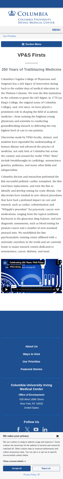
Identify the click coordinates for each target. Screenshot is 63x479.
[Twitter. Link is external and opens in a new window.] (27, 429)
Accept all (17, 468)
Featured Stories (31, 369)
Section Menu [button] (33, 44)
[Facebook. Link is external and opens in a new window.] (18, 429)
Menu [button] (56, 29)
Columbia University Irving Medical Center (31, 4)
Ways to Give (31, 354)
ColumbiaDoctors (31, 329)
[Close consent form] (57, 435)
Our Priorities (9, 36)
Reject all (46, 468)
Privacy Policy (30, 475)
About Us (31, 346)
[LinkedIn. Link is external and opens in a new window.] (44, 429)
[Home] (31, 17)
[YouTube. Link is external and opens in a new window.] (36, 429)
